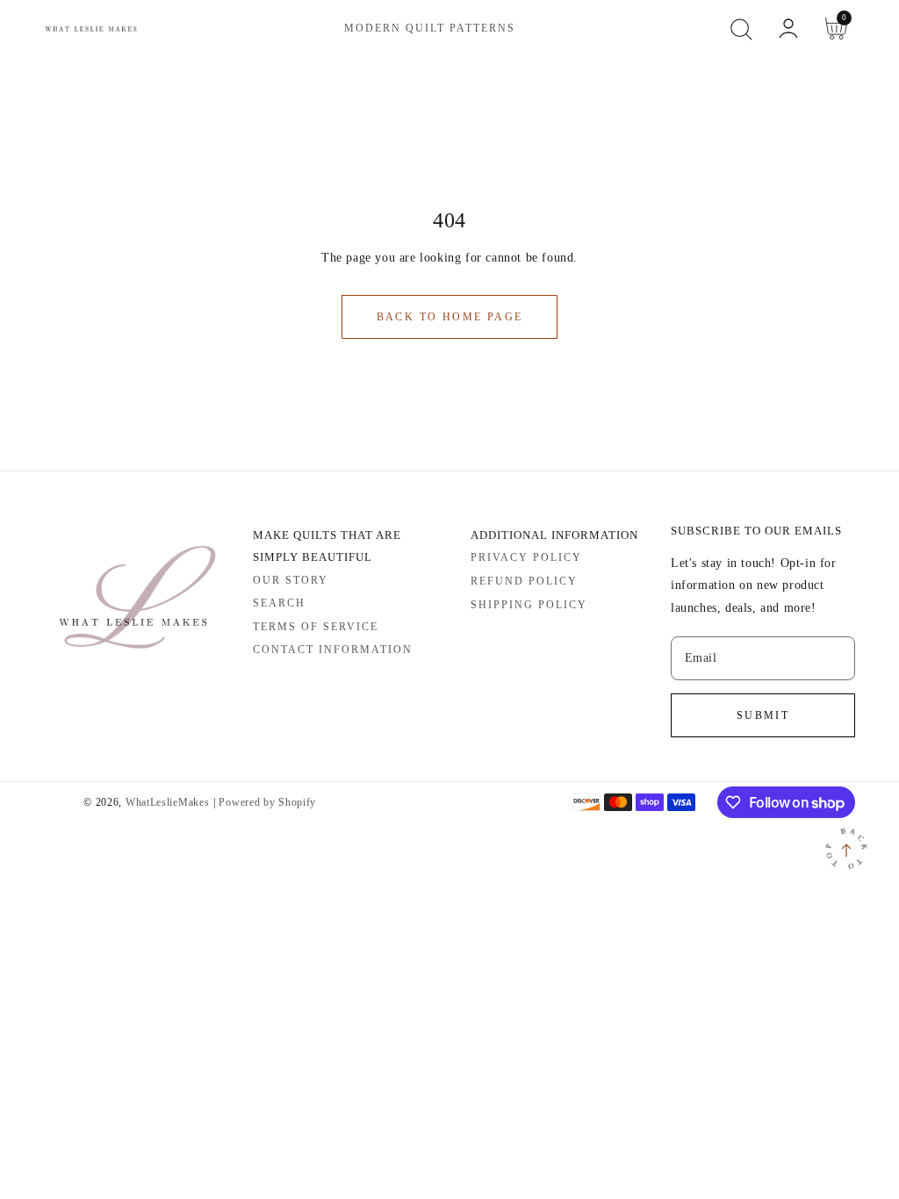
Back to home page (450, 317)
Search (279, 603)
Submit (763, 715)
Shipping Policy (529, 605)
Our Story (290, 580)
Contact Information (333, 649)
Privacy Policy (526, 557)
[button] (741, 29)
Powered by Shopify (267, 802)
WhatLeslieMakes (168, 802)
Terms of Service (315, 627)
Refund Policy (524, 581)
